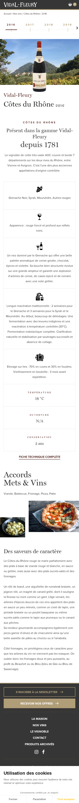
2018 (48, 24)
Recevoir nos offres (36, 703)
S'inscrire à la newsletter (36, 692)
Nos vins (17, 13)
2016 (11, 24)
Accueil (7, 13)
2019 (67, 24)
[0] (70, 5)
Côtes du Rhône (32, 13)
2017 (30, 24)
